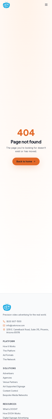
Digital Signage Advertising (15, 418)
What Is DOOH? (10, 409)
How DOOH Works (12, 413)
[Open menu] (46, 5)
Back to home (24, 161)
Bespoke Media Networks (15, 395)
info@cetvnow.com (15, 325)
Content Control (10, 391)
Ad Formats (8, 355)
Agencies (7, 377)
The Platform (9, 350)
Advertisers (8, 373)
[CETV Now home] (6, 4)
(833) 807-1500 (13, 321)
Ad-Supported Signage (14, 386)
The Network (9, 359)
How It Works (9, 346)
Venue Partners (10, 382)
